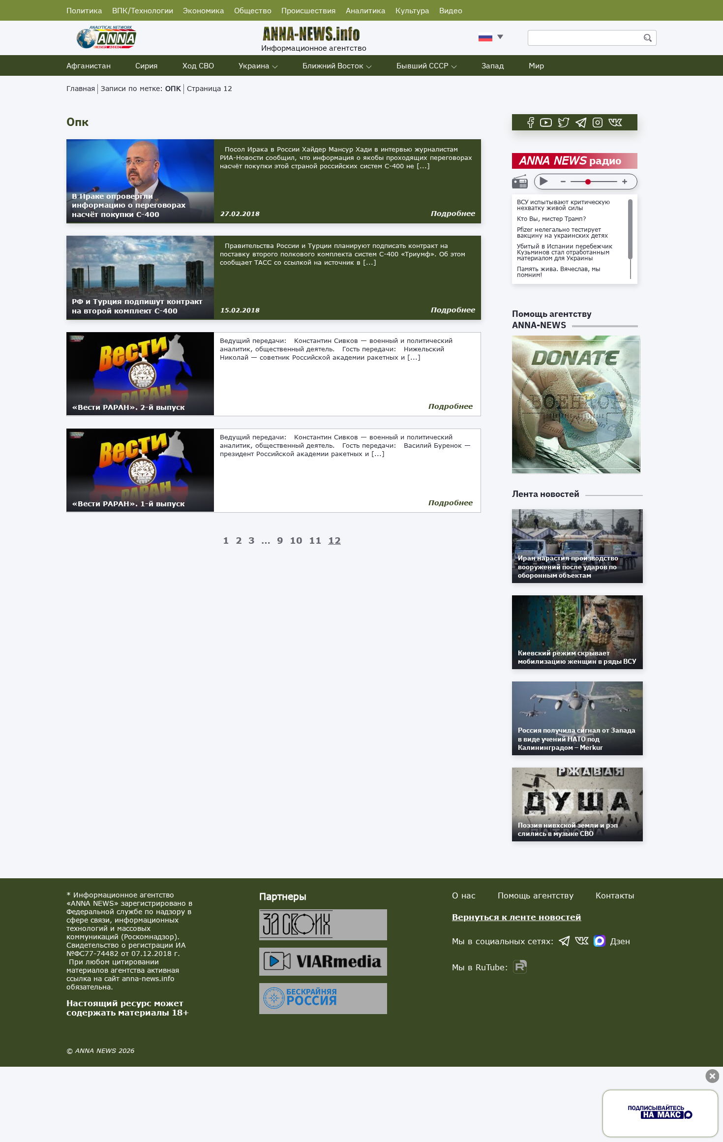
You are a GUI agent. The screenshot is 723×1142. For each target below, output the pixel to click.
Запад (493, 65)
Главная (80, 88)
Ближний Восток (332, 65)
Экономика (203, 10)
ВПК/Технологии (142, 10)
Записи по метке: (141, 88)
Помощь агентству (535, 895)
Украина (254, 65)
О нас (464, 895)
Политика (84, 10)
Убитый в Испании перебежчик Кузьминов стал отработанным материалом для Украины (564, 252)
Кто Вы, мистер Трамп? (551, 219)
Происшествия (308, 10)
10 (296, 540)
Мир (536, 65)
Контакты (615, 895)
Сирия (146, 65)
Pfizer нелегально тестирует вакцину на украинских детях (562, 233)
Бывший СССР (422, 65)
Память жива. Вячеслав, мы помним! (559, 272)
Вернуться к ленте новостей (516, 917)
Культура (412, 10)
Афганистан (88, 65)
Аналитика (366, 10)
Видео (450, 10)
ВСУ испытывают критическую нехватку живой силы (563, 205)
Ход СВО (198, 65)
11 (315, 540)
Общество (252, 10)
